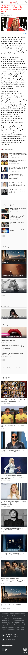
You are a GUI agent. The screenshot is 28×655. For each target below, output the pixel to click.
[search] (26, 2)
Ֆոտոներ (6, 306)
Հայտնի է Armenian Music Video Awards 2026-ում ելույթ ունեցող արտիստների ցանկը (18, 154)
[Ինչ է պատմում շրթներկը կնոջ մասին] (14, 332)
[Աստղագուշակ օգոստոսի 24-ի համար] (5, 230)
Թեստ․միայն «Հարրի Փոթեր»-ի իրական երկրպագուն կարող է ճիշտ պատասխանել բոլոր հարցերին (13, 347)
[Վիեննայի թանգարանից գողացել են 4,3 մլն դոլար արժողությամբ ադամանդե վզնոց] (14, 543)
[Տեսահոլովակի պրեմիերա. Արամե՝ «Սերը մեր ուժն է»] (5, 210)
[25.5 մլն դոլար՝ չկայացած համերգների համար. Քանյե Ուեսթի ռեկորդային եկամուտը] (4, 169)
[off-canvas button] (2, 2)
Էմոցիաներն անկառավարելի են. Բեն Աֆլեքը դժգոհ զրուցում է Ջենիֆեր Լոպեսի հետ (17, 216)
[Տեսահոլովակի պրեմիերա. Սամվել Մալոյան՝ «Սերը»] (14, 286)
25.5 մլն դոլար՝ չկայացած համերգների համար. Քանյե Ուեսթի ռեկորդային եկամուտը (18, 168)
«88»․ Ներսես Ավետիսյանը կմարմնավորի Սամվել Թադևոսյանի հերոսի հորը (17, 191)
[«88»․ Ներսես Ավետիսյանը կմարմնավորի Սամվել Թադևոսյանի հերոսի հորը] (4, 192)
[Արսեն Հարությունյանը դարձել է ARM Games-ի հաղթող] (4, 162)
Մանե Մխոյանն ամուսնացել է (17, 222)
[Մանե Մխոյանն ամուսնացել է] (5, 224)
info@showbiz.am (10, 639)
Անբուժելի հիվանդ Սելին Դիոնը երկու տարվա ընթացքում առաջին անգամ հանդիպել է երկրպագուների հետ (18, 184)
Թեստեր (5, 325)
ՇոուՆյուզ (3, 13)
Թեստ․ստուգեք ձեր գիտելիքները (10, 340)
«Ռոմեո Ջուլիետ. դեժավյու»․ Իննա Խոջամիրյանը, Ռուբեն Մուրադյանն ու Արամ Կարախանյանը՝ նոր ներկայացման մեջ (13, 580)
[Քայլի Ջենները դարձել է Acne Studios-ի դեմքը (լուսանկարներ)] (14, 314)
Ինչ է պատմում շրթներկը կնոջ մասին (11, 336)
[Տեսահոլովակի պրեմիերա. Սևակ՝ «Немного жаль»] (14, 271)
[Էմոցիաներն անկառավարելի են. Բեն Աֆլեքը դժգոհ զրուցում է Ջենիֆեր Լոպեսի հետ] (5, 216)
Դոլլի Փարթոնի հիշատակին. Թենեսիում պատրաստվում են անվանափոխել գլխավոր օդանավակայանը (13, 477)
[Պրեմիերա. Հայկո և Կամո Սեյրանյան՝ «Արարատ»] (14, 257)
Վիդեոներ (6, 247)
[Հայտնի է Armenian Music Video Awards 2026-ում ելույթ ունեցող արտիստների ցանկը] (4, 155)
